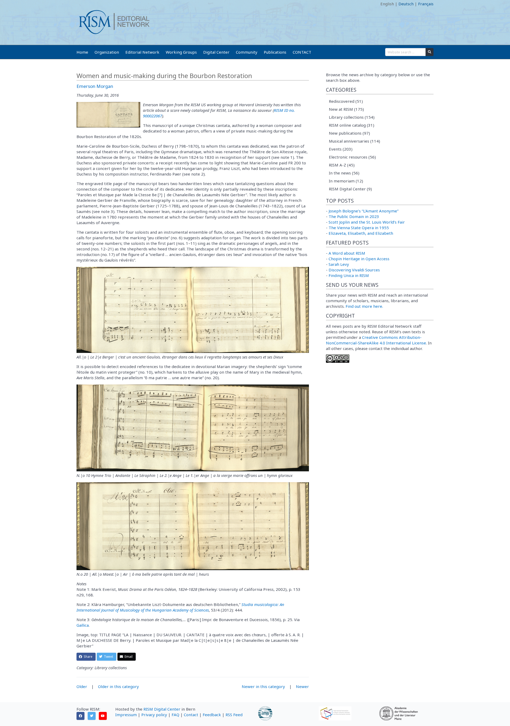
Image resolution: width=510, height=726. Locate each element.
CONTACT (302, 52)
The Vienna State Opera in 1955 (359, 227)
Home (82, 52)
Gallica (82, 625)
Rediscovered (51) (346, 101)
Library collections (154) (352, 117)
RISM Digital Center (161, 709)
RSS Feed (234, 714)
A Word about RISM (347, 253)
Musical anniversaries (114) (354, 141)
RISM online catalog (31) (351, 125)
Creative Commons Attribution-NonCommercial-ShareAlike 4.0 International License (376, 340)
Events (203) (340, 149)
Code (81, 3)
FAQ (175, 714)
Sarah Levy (339, 264)
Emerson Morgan (94, 86)
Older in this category (118, 686)
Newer (302, 686)
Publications (275, 52)
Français (426, 3)
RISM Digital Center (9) (350, 188)
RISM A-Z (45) (342, 165)
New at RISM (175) (346, 109)
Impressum (126, 714)
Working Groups (181, 52)
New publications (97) (349, 133)
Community (246, 52)
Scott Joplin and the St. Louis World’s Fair (367, 222)
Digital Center (216, 52)
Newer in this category (263, 686)
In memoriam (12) (346, 180)
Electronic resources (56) (352, 157)
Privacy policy (154, 714)
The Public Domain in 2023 (354, 216)
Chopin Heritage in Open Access (359, 258)
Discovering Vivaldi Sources (354, 269)
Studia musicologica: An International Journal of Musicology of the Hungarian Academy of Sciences (180, 607)
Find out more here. (364, 306)
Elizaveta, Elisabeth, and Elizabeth (361, 233)
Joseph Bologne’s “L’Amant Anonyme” (363, 210)
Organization (107, 52)
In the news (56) (344, 173)
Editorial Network (142, 52)
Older (81, 686)
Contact (191, 714)
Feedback (212, 714)
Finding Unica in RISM (349, 275)
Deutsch (406, 3)
